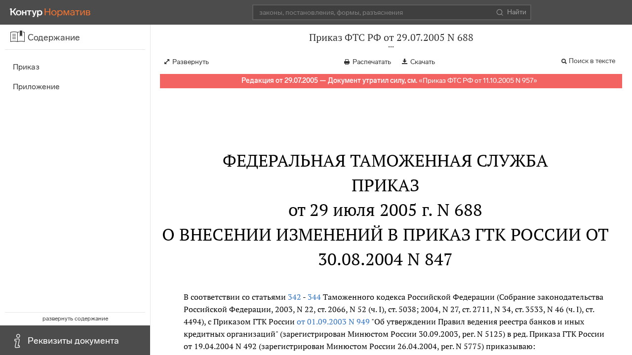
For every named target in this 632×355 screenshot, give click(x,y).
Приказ (26, 66)
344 (314, 297)
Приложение (36, 86)
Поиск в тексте (592, 61)
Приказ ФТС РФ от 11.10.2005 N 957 (478, 80)
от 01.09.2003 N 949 (333, 321)
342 (294, 297)
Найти (516, 12)
